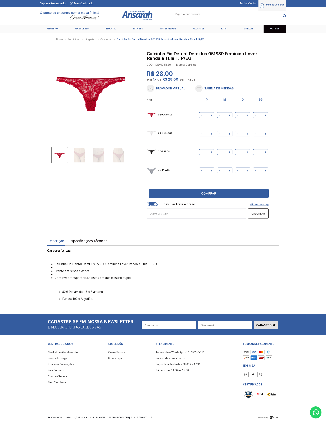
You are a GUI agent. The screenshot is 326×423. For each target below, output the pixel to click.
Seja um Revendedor (53, 3)
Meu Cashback (83, 3)
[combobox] (230, 15)
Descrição (56, 241)
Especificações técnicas (88, 241)
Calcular (258, 213)
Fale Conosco (56, 370)
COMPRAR (208, 193)
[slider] (91, 92)
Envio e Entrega (57, 358)
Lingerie (89, 39)
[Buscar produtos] (283, 15)
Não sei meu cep (259, 204)
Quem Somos (116, 352)
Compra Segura (57, 376)
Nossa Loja (115, 358)
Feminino (73, 39)
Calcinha (105, 39)
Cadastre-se (266, 325)
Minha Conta (248, 3)
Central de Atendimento (63, 352)
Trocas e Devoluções (61, 364)
